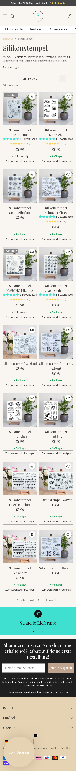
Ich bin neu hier (14, 29)
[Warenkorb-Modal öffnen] (70, 16)
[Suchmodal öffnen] (12, 16)
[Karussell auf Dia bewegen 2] (36, 631)
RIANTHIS (64, 748)
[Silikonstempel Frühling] (56, 410)
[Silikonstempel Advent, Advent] (56, 342)
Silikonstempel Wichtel (20, 363)
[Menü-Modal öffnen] (5, 16)
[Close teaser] (36, 735)
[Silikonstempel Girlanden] (20, 546)
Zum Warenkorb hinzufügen (19, 161)
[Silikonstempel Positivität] (20, 410)
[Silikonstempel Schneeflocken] (20, 186)
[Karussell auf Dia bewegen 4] (42, 631)
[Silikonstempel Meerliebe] (56, 108)
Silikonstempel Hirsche (56, 568)
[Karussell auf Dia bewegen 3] (39, 631)
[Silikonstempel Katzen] (56, 478)
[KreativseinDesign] (38, 16)
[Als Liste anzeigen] (69, 78)
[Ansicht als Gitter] (62, 78)
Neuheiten (36, 29)
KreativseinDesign (37, 748)
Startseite (8, 38)
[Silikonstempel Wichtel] (20, 342)
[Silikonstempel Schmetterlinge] (56, 186)
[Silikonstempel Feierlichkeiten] (20, 478)
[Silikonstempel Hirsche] (56, 546)
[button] (11, 138)
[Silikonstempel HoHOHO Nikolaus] (20, 264)
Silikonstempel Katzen (56, 500)
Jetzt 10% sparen (60, 668)
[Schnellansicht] (32, 96)
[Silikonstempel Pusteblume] (20, 108)
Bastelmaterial (57, 29)
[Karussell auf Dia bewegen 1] (33, 631)
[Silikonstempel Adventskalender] (56, 264)
